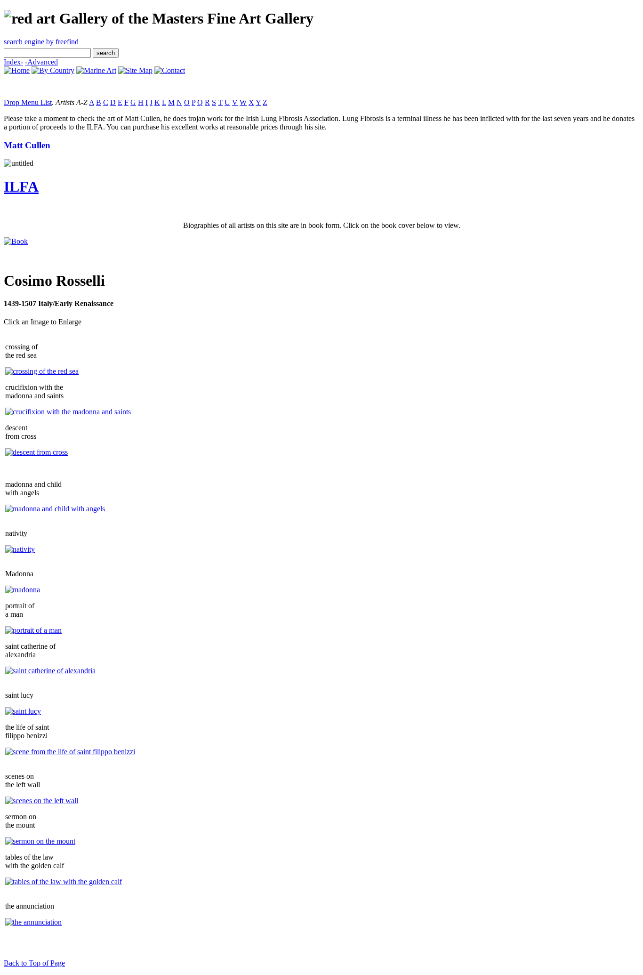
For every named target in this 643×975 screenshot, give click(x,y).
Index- (13, 62)
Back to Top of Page (34, 963)
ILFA (21, 186)
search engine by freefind (41, 42)
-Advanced (41, 62)
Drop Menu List (28, 102)
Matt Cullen (27, 145)
